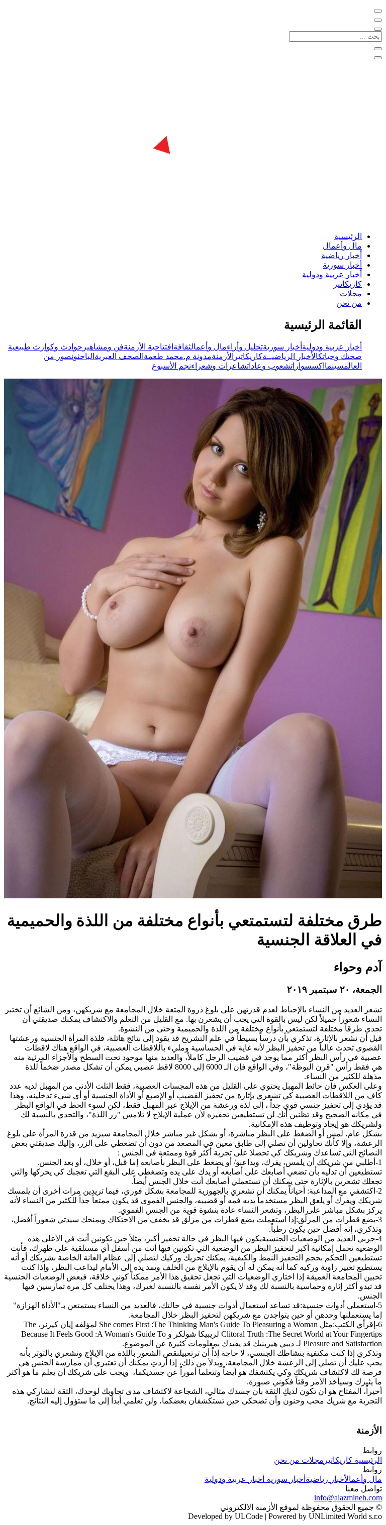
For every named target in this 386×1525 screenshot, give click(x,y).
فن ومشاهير (103, 346)
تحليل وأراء (245, 346)
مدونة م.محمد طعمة (178, 356)
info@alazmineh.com (348, 1497)
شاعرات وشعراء (219, 366)
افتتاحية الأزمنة (148, 346)
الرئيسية (348, 236)
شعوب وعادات (269, 366)
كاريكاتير (347, 284)
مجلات (351, 293)
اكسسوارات (308, 366)
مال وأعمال (342, 246)
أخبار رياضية (341, 255)
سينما (334, 366)
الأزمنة (223, 356)
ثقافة (182, 346)
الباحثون (82, 356)
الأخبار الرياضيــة (290, 356)
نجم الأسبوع (171, 366)
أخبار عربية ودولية (332, 274)
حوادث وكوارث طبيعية (45, 346)
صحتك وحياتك (340, 356)
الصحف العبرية (119, 356)
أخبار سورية (342, 265)
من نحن (349, 303)
